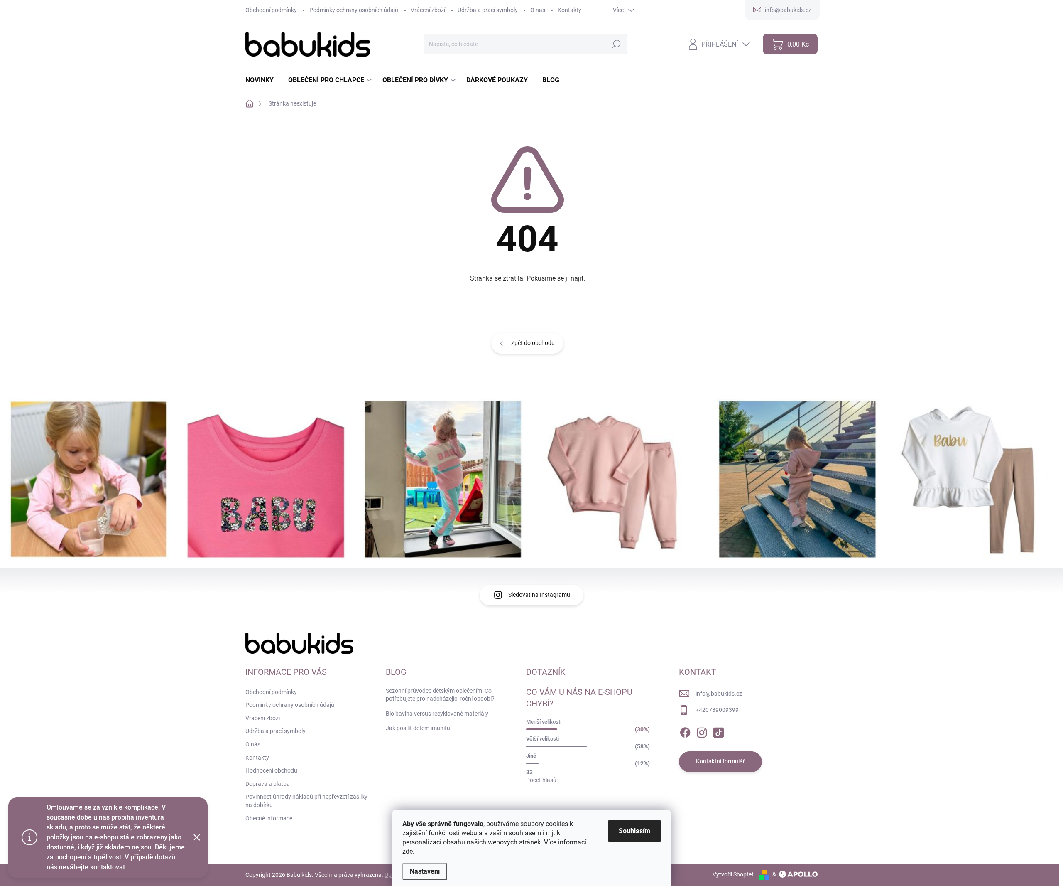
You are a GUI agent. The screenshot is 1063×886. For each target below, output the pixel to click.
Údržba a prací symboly (488, 10)
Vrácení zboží (428, 10)
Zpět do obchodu (533, 343)
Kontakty (569, 10)
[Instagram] (702, 731)
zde (407, 851)
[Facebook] (685, 731)
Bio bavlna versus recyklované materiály (437, 713)
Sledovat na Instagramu (539, 594)
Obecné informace (268, 818)
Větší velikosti (542, 739)
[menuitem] (262, 80)
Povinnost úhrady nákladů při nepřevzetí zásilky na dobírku (306, 800)
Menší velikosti (543, 722)
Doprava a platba (267, 783)
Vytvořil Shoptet (733, 874)
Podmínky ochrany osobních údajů (353, 10)
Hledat (616, 44)
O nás (537, 10)
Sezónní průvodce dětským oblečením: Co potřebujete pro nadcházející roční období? (440, 694)
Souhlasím (634, 831)
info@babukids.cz (719, 693)
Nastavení (425, 871)
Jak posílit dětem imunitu (418, 728)
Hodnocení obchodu (271, 770)
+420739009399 (717, 709)
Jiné (531, 756)
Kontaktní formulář (720, 761)
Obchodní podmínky (271, 10)
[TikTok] (718, 731)
